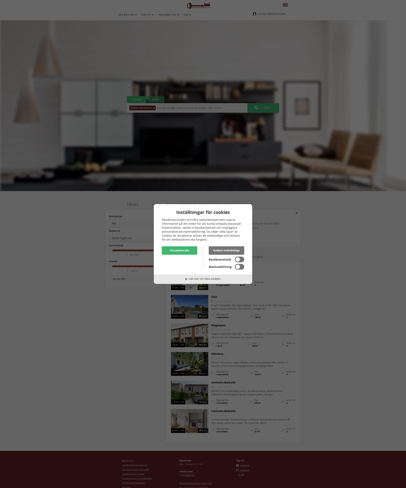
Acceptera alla (179, 250)
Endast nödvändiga (226, 250)
